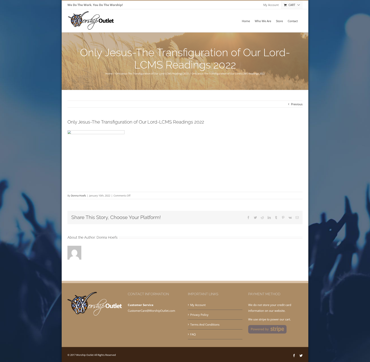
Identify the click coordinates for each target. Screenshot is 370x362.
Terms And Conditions (204, 324)
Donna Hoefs (78, 195)
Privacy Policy (199, 315)
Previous (297, 104)
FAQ (193, 334)
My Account (198, 305)
